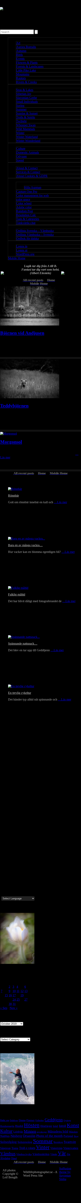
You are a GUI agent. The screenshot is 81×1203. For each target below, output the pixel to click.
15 (6, 995)
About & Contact (27, 168)
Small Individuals (27, 101)
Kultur (6, 1131)
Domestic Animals (27, 152)
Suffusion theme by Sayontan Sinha (65, 1174)
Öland (14, 1158)
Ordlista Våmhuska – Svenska (35, 234)
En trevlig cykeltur (19, 692)
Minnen (30, 1131)
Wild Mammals (25, 129)
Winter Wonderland (28, 140)
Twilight (21, 121)
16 (10, 995)
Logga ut (21, 250)
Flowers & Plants (27, 62)
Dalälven (14, 1120)
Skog (76, 1136)
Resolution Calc (26, 215)
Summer (21, 109)
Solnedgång (8, 1142)
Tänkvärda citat (25, 222)
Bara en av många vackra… (25, 545)
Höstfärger (46, 1126)
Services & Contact (28, 172)
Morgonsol (11, 441)
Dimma (22, 1120)
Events (20, 58)
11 (18, 991)
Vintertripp (56, 1148)
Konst (73, 1125)
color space (23, 199)
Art (18, 43)
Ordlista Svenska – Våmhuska (35, 230)
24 (14, 999)
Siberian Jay (23, 93)
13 (26, 991)
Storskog (58, 1142)
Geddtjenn (54, 1119)
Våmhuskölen (41, 1154)
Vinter (43, 1147)
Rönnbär (13, 495)
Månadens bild (58, 1131)
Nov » (13, 1008)
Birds (19, 54)
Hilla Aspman (32, 187)
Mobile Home (16, 258)
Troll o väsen (27, 1148)
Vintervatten (70, 1148)
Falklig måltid (16, 594)
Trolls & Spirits (25, 117)
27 (26, 999)
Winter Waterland (27, 136)
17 (14, 995)
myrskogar (42, 1132)
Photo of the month (49, 1136)
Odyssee (21, 156)
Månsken (73, 1131)
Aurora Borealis (26, 46)
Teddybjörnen (14, 405)
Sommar (43, 1141)
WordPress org (25, 254)
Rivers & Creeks (26, 82)
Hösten (32, 1125)
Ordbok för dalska (27, 238)
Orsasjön (29, 1136)
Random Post (24, 211)
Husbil (19, 1126)
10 (14, 991)
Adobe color (24, 207)
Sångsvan (5, 1148)
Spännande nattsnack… (22, 643)
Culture (20, 148)
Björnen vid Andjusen (22, 333)
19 (22, 995)
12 (22, 991)
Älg (68, 1154)
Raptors (21, 78)
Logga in (21, 246)
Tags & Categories (27, 219)
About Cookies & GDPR (32, 176)
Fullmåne (39, 1120)
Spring (20, 105)
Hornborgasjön (7, 1126)
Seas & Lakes (24, 90)
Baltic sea (4, 1120)
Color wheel (23, 203)
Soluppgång (24, 1142)
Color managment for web (32, 195)
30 (10, 1004)
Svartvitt (70, 1142)
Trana (14, 1148)
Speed (20, 160)
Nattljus (5, 1136)
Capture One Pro (26, 191)
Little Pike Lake (26, 70)
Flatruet (30, 1120)
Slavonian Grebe (26, 97)
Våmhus (8, 1153)
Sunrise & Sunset (27, 113)
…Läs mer (60, 502)
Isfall (55, 1126)
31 (14, 1004)
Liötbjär (18, 1131)
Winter (20, 133)
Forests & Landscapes (29, 66)
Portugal (68, 1136)
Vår (62, 1153)
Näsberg (16, 1136)
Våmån (53, 1154)
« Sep (3, 1008)
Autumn (21, 50)
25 (18, 999)
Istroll (62, 1126)
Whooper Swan (26, 125)
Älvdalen (5, 1158)
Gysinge (67, 1120)
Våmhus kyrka (24, 1154)
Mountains (22, 74)
